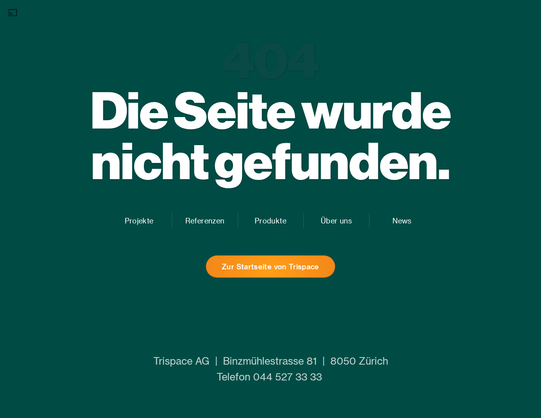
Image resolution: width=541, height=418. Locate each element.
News (401, 220)
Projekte (139, 220)
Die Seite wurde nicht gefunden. (270, 135)
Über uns (336, 220)
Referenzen (205, 220)
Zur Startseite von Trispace (270, 266)
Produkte (270, 220)
